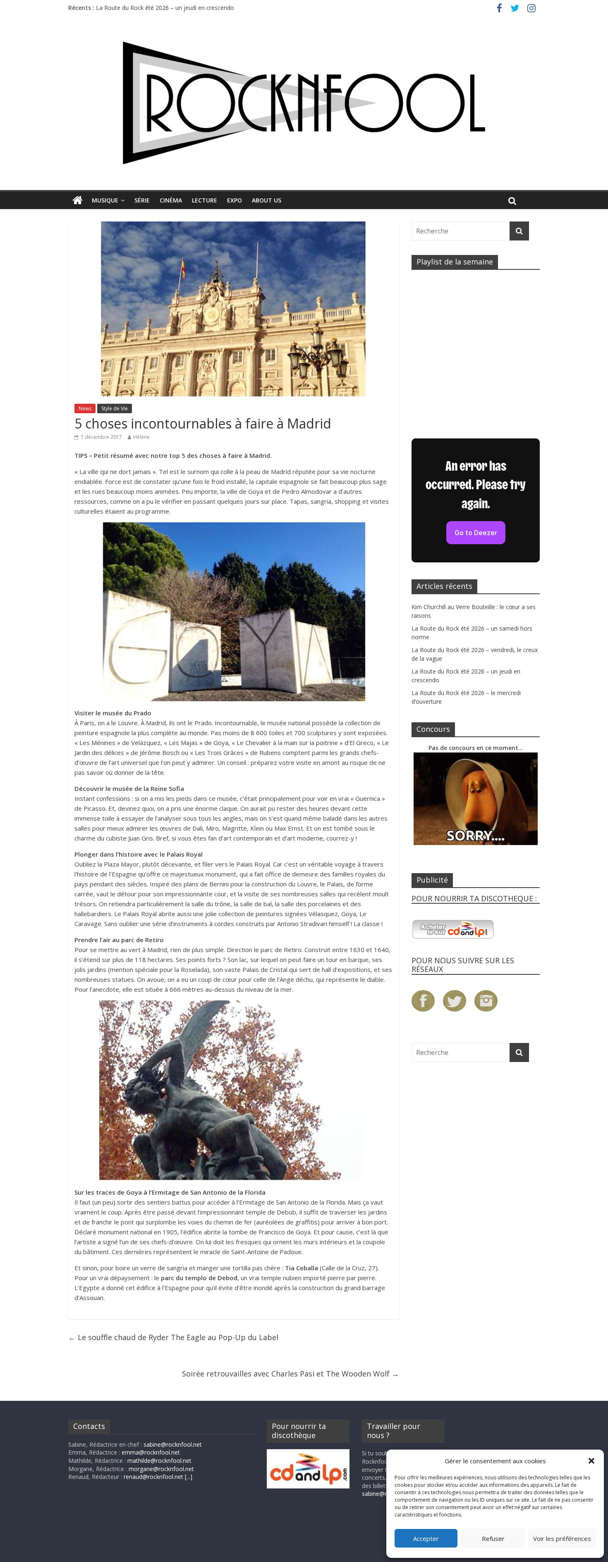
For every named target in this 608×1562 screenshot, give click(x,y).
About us (266, 200)
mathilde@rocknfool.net (159, 1460)
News (85, 408)
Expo (234, 200)
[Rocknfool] (304, 103)
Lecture (204, 200)
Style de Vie (114, 408)
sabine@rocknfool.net (173, 1444)
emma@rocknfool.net (151, 1452)
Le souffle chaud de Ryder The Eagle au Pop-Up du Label (173, 1337)
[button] (591, 1461)
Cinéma (171, 200)
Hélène (141, 437)
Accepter (426, 1538)
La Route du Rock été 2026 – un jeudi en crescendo (165, 8)
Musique (105, 200)
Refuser (493, 1538)
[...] (188, 1477)
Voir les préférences (562, 1538)
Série (142, 200)
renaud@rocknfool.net (153, 1477)
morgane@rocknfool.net (161, 1469)
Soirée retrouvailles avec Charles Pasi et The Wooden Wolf (290, 1374)
